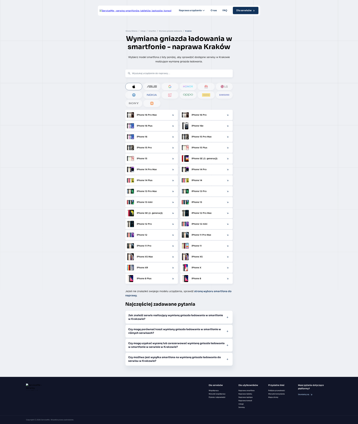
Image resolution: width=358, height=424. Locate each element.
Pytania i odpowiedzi (217, 397)
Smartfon (152, 31)
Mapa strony (273, 397)
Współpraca (214, 390)
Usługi (143, 31)
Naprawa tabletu (245, 394)
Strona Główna (131, 31)
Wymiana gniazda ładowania (170, 31)
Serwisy (241, 407)
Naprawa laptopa (245, 397)
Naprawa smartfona (246, 390)
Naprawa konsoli (245, 400)
